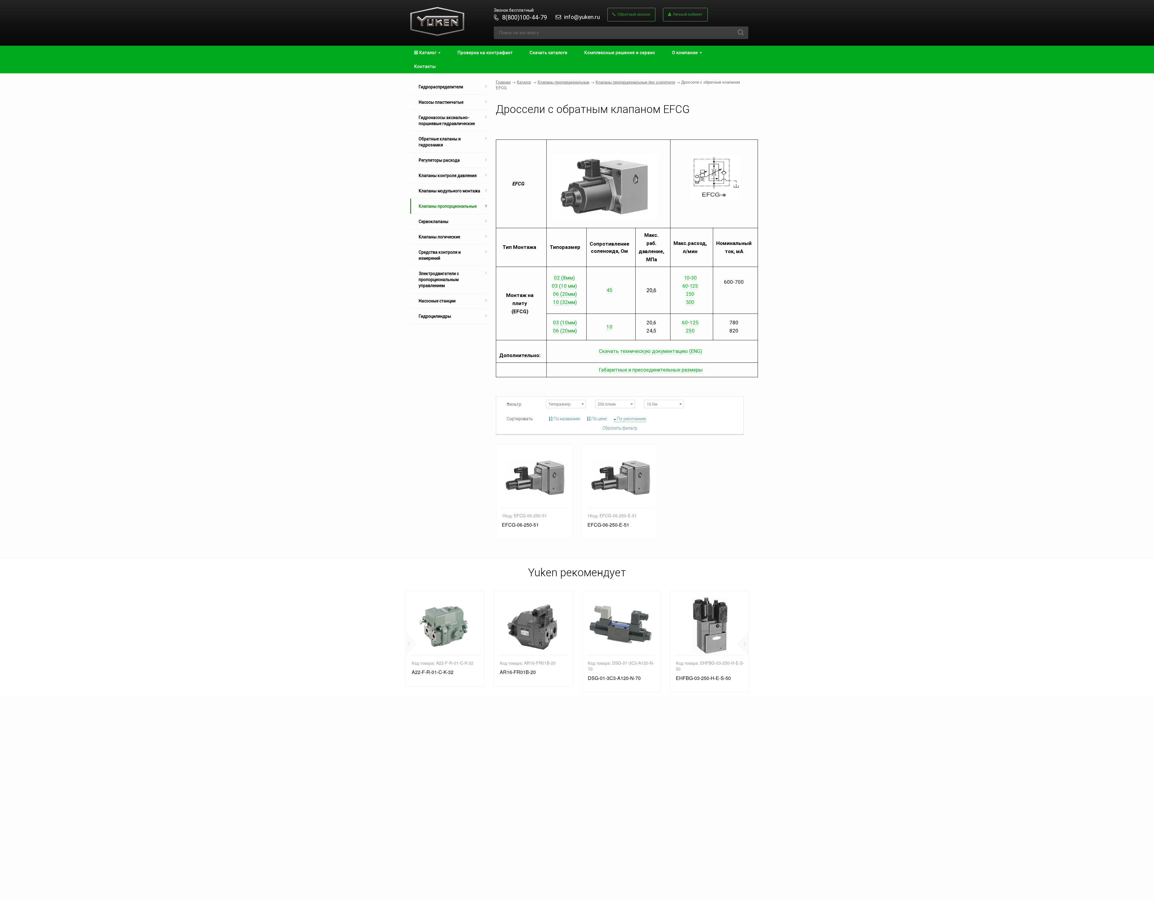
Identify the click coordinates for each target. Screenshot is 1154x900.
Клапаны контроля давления (448, 175)
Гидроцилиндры (435, 316)
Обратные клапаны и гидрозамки (440, 141)
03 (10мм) (565, 323)
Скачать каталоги (548, 52)
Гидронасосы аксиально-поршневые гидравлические (447, 120)
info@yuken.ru (582, 17)
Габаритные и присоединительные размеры (651, 370)
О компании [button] (685, 52)
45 (609, 290)
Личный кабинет (687, 14)
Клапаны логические (439, 236)
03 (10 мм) (564, 286)
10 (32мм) (565, 302)
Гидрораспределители (441, 86)
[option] (445, 639)
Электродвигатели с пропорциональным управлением (439, 279)
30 (694, 278)
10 (686, 278)
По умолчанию (631, 418)
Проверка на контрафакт (485, 52)
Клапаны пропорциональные (448, 206)
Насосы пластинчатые (441, 102)
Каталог (524, 82)
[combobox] (566, 404)
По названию (566, 418)
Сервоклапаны (433, 221)
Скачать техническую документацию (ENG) (650, 351)
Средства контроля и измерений (440, 255)
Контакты (425, 66)
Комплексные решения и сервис (619, 52)
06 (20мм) (565, 294)
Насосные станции (437, 300)
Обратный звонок (632, 14)
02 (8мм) (564, 278)
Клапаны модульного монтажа (449, 190)
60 (685, 286)
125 (694, 286)
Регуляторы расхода (439, 160)
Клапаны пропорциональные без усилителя (635, 82)
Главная (503, 82)
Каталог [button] (428, 52)
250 (690, 331)
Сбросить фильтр (620, 428)
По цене (599, 418)
